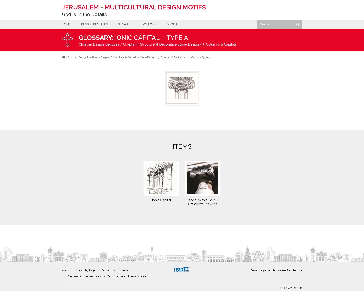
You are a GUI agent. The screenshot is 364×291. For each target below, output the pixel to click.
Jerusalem (134, 7)
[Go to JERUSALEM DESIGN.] (63, 57)
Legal (125, 270)
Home (66, 24)
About (172, 24)
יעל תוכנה (286, 288)
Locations (148, 24)
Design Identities (94, 24)
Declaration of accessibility (84, 276)
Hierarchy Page (85, 270)
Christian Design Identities (99, 44)
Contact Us (108, 270)
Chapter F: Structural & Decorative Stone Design (161, 44)
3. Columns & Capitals (220, 44)
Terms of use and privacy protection (130, 276)
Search (123, 24)
